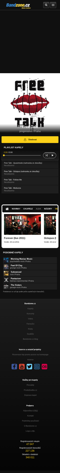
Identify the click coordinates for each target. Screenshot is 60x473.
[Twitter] (29, 366)
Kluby (30, 329)
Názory (48, 209)
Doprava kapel (30, 395)
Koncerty (30, 314)
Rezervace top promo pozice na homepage (30, 355)
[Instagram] (37, 366)
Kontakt (30, 416)
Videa (30, 319)
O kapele (28, 209)
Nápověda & (30, 411)
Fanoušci (30, 324)
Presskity (30, 385)
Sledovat (32, 139)
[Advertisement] (30, 42)
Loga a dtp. (30, 431)
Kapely (30, 309)
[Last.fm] (44, 366)
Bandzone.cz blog (30, 339)
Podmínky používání (30, 421)
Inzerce (30, 360)
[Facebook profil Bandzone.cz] (14, 366)
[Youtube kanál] (22, 366)
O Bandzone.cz (30, 426)
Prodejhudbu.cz (30, 390)
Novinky (16, 209)
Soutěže (30, 334)
